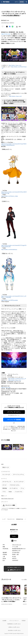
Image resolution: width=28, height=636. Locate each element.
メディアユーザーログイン (14, 412)
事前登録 (4, 488)
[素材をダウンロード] (17, 26)
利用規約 (24, 620)
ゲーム (22, 488)
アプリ (4, 491)
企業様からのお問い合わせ (14, 627)
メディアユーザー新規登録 (14, 419)
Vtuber (10, 491)
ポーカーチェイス (6, 481)
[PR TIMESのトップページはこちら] (6, 1)
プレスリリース (10, 519)
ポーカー (4, 485)
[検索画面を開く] (26, 2)
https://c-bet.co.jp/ (5, 34)
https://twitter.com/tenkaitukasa (9, 249)
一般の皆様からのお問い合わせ (14, 630)
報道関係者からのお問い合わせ (14, 624)
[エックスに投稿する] (7, 26)
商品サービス (5, 467)
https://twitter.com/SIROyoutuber (9, 300)
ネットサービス (6, 474)
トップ (3, 519)
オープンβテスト (14, 488)
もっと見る (24, 579)
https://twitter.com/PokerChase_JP (17, 378)
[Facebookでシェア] (9, 26)
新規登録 (22, 1)
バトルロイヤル (18, 491)
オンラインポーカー (19, 481)
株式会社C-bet (19, 519)
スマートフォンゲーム (18, 474)
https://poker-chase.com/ (15, 65)
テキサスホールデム (14, 485)
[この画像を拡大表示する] (6, 447)
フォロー (14, 536)
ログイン (17, 1)
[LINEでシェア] (12, 26)
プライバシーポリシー (14, 620)
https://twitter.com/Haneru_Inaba (9, 196)
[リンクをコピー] (19, 26)
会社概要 (4, 620)
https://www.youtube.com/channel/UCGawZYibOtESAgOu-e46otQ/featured (13, 144)
